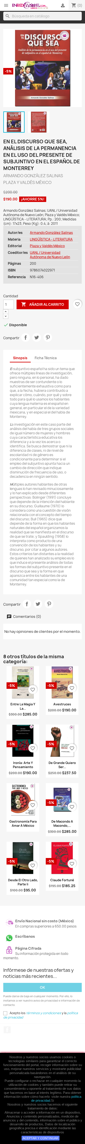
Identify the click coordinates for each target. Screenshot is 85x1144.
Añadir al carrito (42, 304)
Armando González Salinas (51, 232)
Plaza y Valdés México (47, 246)
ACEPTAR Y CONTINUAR (40, 1138)
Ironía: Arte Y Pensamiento (23, 765)
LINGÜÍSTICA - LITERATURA (51, 239)
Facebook (7, 1029)
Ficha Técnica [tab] (46, 358)
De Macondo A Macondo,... (62, 823)
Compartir (25, 337)
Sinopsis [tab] (20, 358)
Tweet (36, 337)
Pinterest (47, 337)
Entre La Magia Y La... (22, 706)
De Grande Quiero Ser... (62, 765)
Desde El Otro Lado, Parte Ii (23, 882)
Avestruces (62, 704)
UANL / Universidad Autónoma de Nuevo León (50, 254)
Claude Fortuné (62, 880)
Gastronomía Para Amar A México (23, 823)
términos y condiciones (43, 1013)
